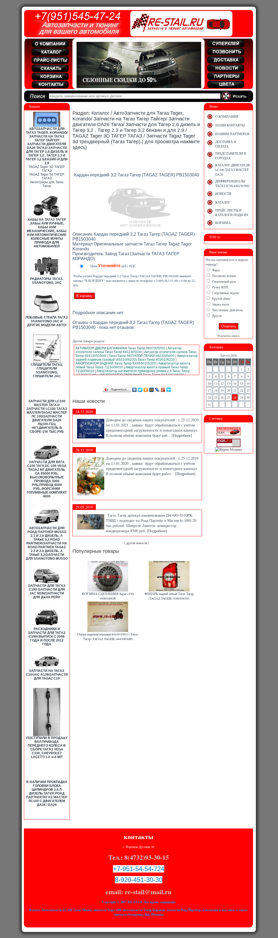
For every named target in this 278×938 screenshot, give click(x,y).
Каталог (100, 113)
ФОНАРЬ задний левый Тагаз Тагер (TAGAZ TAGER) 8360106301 (169, 595)
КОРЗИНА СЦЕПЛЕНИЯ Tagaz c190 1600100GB (108, 595)
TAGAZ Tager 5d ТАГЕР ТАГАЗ (46, 176)
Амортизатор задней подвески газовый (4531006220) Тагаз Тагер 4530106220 (136, 358)
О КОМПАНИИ (226, 116)
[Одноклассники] (146, 389)
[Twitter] (140, 389)
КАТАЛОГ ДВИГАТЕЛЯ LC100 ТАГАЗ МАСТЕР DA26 (232, 169)
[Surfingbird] (169, 389)
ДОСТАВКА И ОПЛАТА (225, 143)
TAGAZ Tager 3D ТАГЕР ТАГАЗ (47, 169)
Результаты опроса (228, 336)
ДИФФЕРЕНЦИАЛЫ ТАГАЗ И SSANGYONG (232, 183)
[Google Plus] (163, 389)
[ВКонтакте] (134, 389)
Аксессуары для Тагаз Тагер (47, 184)
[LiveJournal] (157, 389)
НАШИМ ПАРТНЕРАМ (232, 134)
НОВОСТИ (223, 193)
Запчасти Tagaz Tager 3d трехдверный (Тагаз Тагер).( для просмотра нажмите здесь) (136, 141)
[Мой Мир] (151, 389)
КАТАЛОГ (222, 202)
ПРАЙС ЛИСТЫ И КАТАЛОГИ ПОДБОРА (231, 212)
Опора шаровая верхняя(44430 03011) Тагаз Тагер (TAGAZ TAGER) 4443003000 (107, 636)
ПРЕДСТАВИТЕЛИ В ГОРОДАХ (230, 155)
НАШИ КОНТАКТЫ (230, 125)
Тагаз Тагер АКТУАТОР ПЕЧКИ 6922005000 (142, 356)
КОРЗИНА (223, 222)
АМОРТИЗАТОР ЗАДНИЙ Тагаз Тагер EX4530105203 (115, 363)
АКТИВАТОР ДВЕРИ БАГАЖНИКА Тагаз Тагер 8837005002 (120, 348)
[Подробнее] (182, 435)
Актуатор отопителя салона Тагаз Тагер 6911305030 (128, 350)
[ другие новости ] (136, 543)
